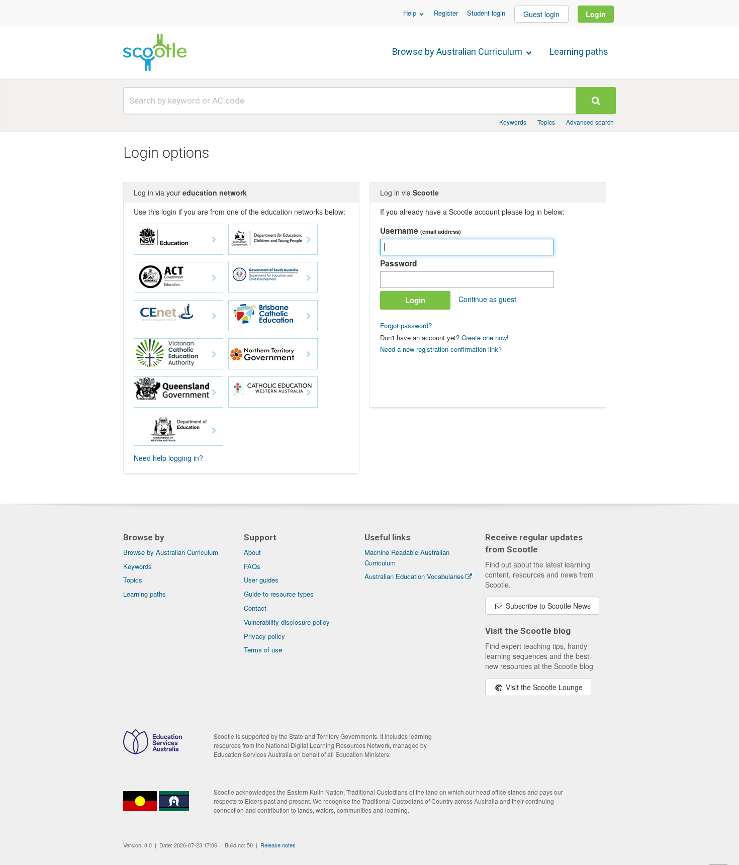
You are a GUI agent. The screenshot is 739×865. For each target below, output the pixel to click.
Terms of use (263, 649)
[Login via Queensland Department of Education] (178, 392)
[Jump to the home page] (155, 52)
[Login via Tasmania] (273, 239)
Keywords (512, 122)
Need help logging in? (168, 458)
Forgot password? (406, 325)
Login (596, 14)
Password (398, 263)
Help (410, 13)
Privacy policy (264, 636)
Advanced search (590, 122)
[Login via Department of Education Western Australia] (178, 430)
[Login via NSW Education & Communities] (178, 239)
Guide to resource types (279, 594)
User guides (261, 580)
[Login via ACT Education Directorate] (178, 277)
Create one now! (485, 337)
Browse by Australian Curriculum (458, 51)
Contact (255, 608)
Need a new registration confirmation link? (441, 349)
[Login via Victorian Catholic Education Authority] (178, 353)
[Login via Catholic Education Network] (178, 315)
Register (446, 13)
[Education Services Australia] (152, 751)
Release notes (278, 845)
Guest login (541, 14)
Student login (486, 13)
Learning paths (578, 51)
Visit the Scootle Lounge (543, 687)
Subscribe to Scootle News (547, 606)
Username (420, 230)
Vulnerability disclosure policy (287, 622)
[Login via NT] (273, 353)
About (252, 552)
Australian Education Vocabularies (414, 576)
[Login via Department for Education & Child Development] (273, 277)
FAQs (252, 566)
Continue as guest (487, 299)
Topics (546, 122)
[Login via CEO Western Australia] (273, 392)
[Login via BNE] (273, 315)
